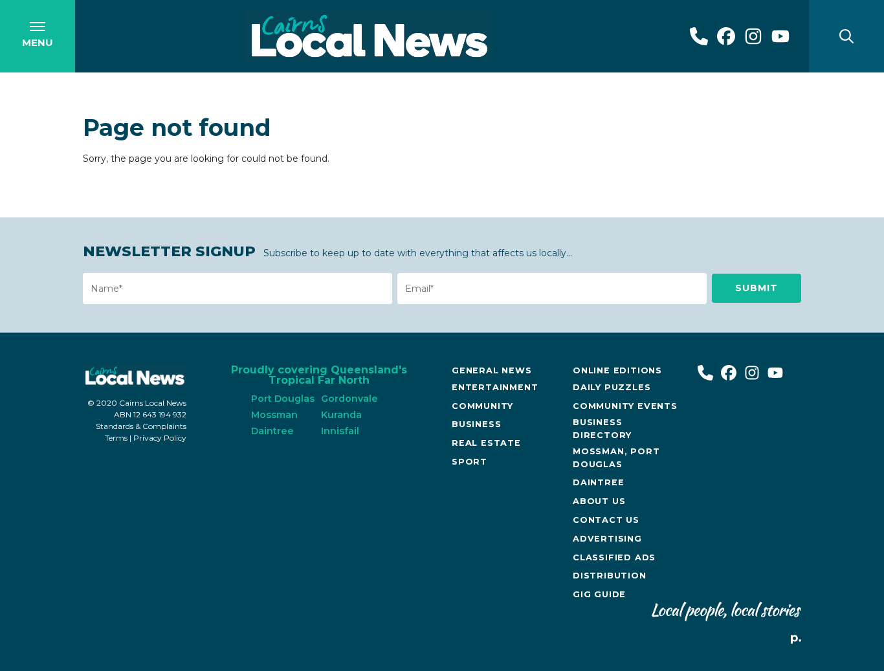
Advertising (607, 539)
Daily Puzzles (611, 387)
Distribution (609, 575)
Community (482, 406)
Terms (116, 438)
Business (476, 424)
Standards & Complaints (141, 426)
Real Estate (486, 443)
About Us (599, 501)
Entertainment (495, 387)
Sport (469, 462)
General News (492, 370)
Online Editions (617, 370)
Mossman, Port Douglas (616, 457)
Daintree (598, 482)
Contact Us (606, 520)
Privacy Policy (159, 438)
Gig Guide (599, 594)
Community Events (625, 406)
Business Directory (602, 428)
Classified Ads (614, 557)
